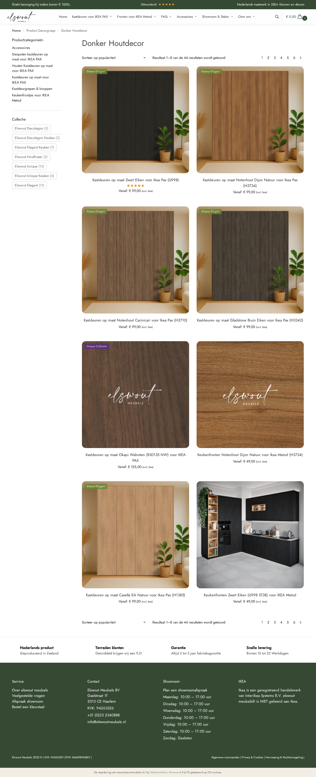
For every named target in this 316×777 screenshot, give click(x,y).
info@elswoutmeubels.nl (106, 722)
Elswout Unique (29, 166)
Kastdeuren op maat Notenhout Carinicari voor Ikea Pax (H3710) (135, 320)
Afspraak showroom (27, 701)
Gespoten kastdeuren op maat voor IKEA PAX (30, 57)
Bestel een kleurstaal (28, 707)
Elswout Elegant (29, 185)
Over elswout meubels (30, 690)
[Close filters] (62, 40)
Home (16, 30)
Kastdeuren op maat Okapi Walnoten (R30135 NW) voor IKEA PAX (136, 457)
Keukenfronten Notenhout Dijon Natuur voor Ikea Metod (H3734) (250, 455)
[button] (297, 16)
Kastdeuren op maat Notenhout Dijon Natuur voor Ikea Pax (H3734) (250, 182)
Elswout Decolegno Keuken (37, 137)
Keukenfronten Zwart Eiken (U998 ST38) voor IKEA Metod (250, 595)
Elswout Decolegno (31, 128)
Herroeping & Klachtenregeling (284, 757)
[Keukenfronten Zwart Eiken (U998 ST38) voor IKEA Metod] (250, 534)
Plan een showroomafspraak (185, 690)
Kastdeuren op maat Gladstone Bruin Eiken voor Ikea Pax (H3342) (250, 320)
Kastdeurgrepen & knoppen (32, 88)
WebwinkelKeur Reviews (164, 772)
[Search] (279, 16)
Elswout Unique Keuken (34, 175)
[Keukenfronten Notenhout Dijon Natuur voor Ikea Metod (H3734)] (250, 394)
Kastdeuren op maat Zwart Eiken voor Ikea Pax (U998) (135, 180)
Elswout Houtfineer (31, 156)
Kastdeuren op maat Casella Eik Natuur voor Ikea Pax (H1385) (135, 595)
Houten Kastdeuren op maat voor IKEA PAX (32, 68)
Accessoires (21, 47)
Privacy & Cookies (252, 757)
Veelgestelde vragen (28, 695)
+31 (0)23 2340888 (103, 715)
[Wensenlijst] (181, 74)
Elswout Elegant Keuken (34, 147)
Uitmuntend (158, 4)
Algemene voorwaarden (225, 757)
